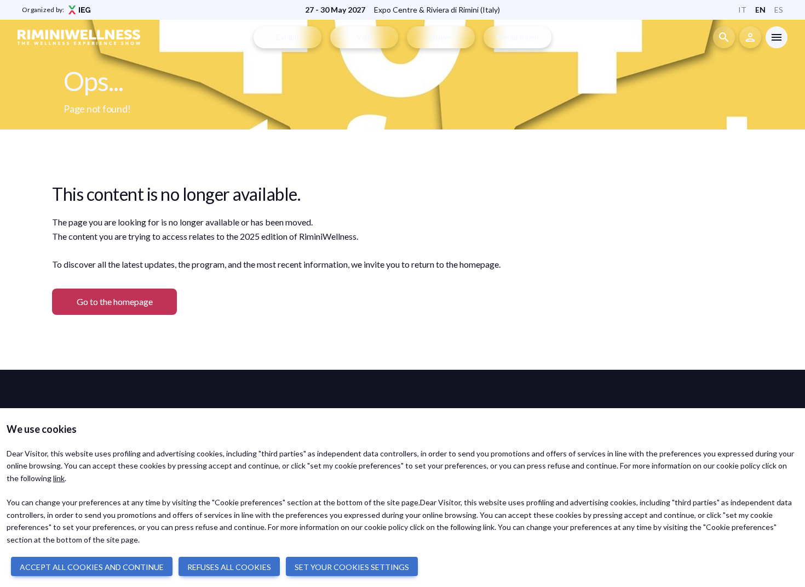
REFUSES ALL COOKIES (229, 567)
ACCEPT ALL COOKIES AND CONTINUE (92, 567)
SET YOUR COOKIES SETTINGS (352, 567)
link (59, 478)
